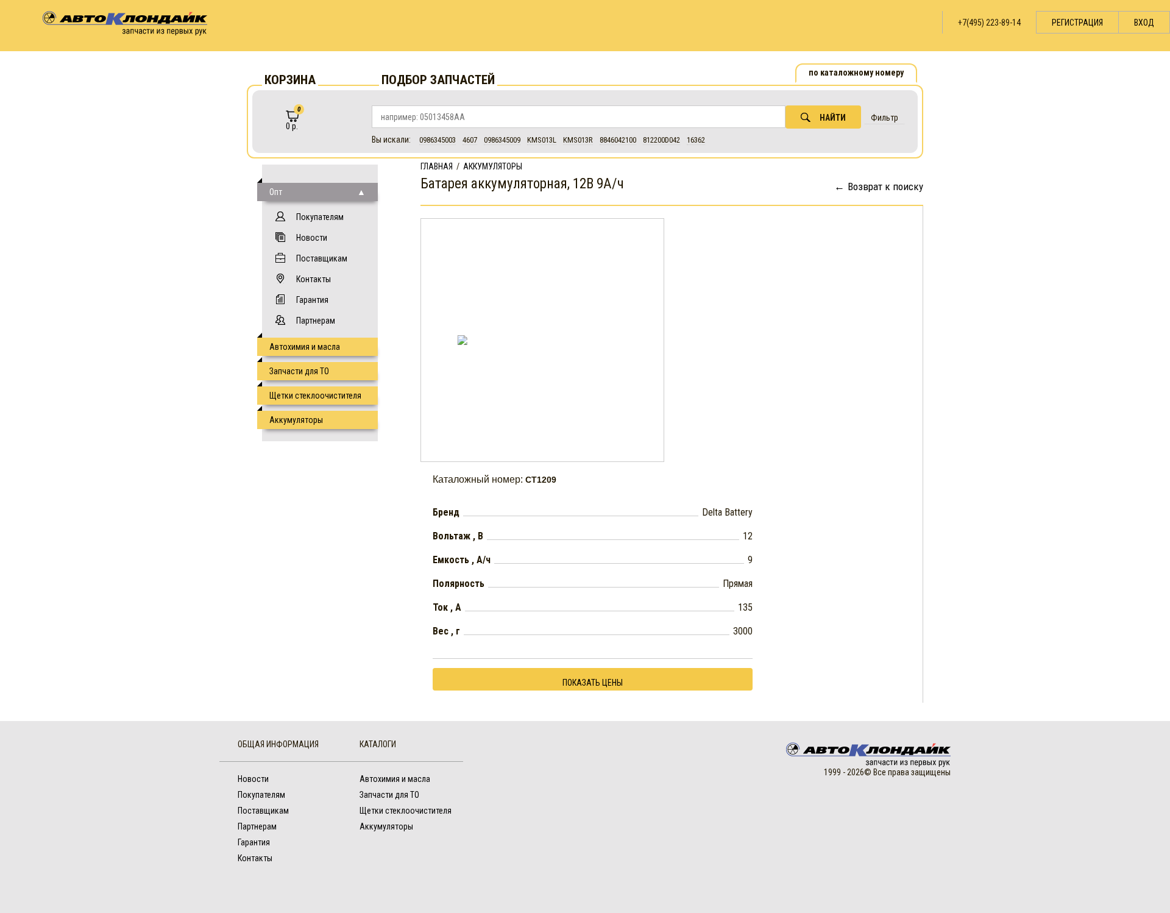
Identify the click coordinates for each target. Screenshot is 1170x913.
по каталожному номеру (856, 72)
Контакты (313, 279)
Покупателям (320, 217)
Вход (1144, 22)
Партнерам (315, 320)
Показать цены (592, 682)
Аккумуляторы (296, 420)
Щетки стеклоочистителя (315, 395)
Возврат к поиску (885, 186)
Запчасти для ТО (299, 371)
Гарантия (312, 300)
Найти (833, 118)
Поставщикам (321, 258)
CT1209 (540, 480)
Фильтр (884, 118)
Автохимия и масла (304, 347)
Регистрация (1077, 22)
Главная (436, 166)
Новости (311, 238)
